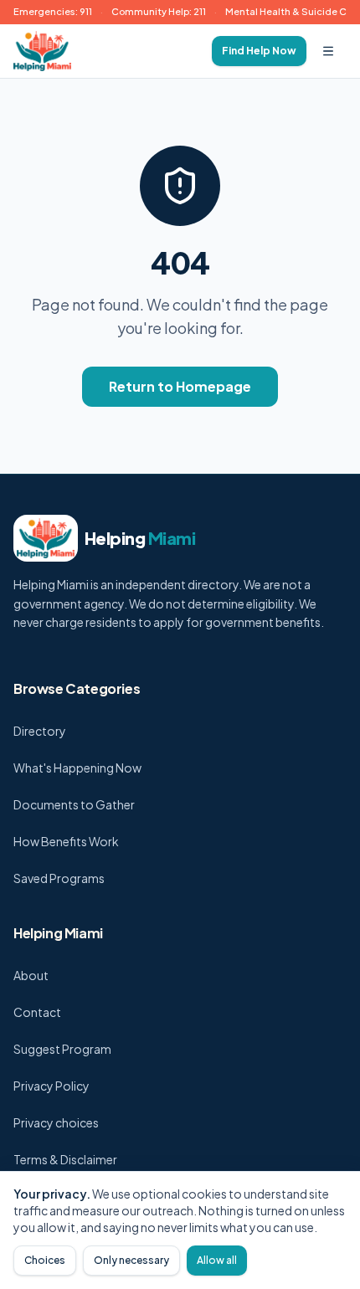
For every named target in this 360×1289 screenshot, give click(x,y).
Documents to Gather (74, 804)
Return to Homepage (180, 386)
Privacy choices (56, 1122)
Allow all (217, 1260)
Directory (39, 730)
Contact (37, 1011)
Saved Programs (59, 878)
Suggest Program (62, 1048)
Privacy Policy (51, 1085)
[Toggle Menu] (328, 51)
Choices (44, 1260)
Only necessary (131, 1260)
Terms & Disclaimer (65, 1159)
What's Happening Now (77, 767)
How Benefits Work (66, 841)
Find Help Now (259, 50)
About (31, 975)
